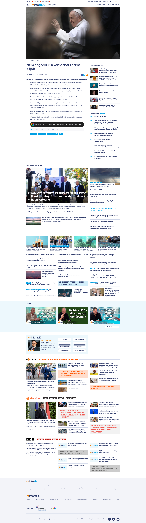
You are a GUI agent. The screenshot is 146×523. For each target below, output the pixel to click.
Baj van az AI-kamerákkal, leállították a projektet (81, 291)
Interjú (63, 487)
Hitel (45, 398)
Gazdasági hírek (107, 499)
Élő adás (65, 339)
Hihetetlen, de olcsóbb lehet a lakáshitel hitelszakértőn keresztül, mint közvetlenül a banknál (103, 256)
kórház (50, 134)
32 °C (118, 1)
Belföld (28, 485)
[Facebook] (113, 519)
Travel (55, 439)
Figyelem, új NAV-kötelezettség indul (101, 222)
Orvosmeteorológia (82, 499)
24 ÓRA (102, 113)
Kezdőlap (33, 129)
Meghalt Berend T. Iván (97, 190)
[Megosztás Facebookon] (82, 74)
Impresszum (56, 519)
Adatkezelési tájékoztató (66, 519)
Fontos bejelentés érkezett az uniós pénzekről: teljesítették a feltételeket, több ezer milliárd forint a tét (40, 422)
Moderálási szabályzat (79, 519)
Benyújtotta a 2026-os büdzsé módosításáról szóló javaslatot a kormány (64, 217)
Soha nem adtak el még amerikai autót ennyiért (41, 296)
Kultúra (45, 487)
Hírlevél (115, 487)
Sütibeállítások (100, 519)
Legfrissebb (99, 485)
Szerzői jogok (89, 519)
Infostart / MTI (30, 74)
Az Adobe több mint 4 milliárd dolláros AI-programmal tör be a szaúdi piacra (72, 374)
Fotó (115, 485)
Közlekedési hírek (54, 499)
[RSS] (109, 519)
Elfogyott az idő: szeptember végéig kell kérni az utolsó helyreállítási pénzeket (52, 212)
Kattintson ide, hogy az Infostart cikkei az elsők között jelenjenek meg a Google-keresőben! (58, 124)
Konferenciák (64, 359)
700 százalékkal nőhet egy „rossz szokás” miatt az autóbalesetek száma (107, 249)
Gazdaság (28, 489)
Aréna (118, 499)
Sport (48, 439)
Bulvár (80, 485)
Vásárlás (53, 398)
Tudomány (46, 485)
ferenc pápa (42, 134)
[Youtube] (118, 519)
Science (62, 439)
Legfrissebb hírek (40, 499)
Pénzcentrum (44, 359)
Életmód (63, 489)
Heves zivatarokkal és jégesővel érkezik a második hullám (102, 185)
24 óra (49, 4)
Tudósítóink (64, 485)
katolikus (34, 134)
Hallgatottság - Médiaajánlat (45, 519)
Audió (97, 487)
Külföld (39, 129)
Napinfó (81, 489)
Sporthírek (95, 499)
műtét (55, 134)
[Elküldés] (87, 74)
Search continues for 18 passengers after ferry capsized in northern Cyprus (104, 468)
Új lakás (74, 359)
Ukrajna (55, 4)
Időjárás (116, 489)
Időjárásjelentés (68, 499)
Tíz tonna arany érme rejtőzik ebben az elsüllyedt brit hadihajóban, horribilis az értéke (83, 249)
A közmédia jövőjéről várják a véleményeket (40, 254)
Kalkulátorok (71, 398)
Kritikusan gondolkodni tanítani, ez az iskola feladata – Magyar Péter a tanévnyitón (59, 249)
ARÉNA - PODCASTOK (112, 4)
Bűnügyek (81, 487)
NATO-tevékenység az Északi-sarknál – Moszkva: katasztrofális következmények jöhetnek (71, 268)
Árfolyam (54, 359)
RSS (95, 519)
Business (40, 439)
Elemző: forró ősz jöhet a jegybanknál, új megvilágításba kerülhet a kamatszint (35, 249)
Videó (97, 489)
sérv (60, 134)
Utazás (61, 398)
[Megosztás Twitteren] (84, 74)
